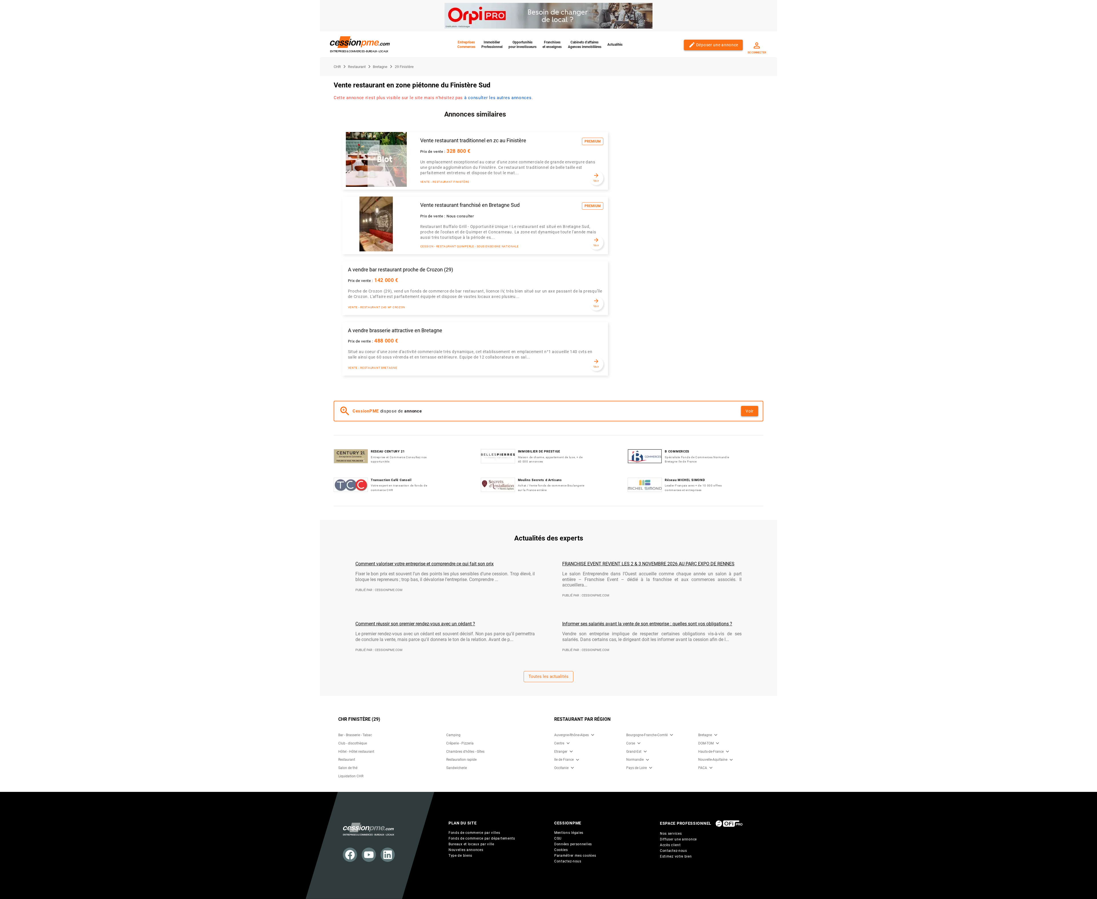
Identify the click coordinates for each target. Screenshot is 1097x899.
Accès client (670, 845)
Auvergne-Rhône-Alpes (571, 735)
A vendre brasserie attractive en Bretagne (395, 330)
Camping (453, 735)
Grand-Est (633, 752)
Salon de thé (347, 768)
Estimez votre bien (676, 856)
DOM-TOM (706, 743)
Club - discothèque (352, 743)
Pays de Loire (636, 768)
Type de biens (460, 856)
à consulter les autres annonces (498, 97)
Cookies (561, 850)
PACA (702, 768)
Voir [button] (750, 411)
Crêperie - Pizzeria (460, 743)
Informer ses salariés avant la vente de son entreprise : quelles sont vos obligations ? (647, 623)
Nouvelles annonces (466, 850)
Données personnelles (573, 844)
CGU (558, 838)
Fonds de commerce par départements (482, 838)
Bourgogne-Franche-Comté (647, 735)
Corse (630, 743)
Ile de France (564, 760)
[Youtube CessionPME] (369, 855)
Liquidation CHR (350, 776)
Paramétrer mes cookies (575, 856)
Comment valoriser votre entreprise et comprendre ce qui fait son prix (424, 563)
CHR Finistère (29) (359, 719)
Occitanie (561, 768)
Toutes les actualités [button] (548, 676)
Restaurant (346, 760)
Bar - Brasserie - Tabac (355, 735)
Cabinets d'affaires (584, 44)
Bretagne (705, 735)
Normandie (635, 760)
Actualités (614, 45)
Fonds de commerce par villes (474, 833)
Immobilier (492, 44)
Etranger (560, 752)
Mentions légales (568, 833)
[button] (593, 735)
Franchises (552, 44)
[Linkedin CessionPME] (388, 855)
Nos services (671, 834)
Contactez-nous (567, 861)
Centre (559, 743)
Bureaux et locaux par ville (471, 844)
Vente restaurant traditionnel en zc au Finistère (473, 140)
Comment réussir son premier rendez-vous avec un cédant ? (415, 623)
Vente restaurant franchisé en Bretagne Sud (470, 205)
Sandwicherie (456, 768)
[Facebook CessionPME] (350, 855)
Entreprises (466, 44)
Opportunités (523, 44)
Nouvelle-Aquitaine (712, 760)
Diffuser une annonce (678, 839)
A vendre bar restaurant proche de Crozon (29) (400, 270)
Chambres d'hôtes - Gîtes (465, 752)
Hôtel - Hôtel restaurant (356, 752)
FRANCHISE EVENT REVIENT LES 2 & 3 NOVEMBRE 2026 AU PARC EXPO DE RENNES (648, 563)
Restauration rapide (461, 760)
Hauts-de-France (711, 752)
